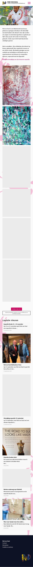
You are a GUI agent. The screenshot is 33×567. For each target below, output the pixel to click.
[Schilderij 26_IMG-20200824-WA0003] (17, 167)
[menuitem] (28, 3)
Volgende (31, 15)
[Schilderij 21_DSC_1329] (17, 239)
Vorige (1, 15)
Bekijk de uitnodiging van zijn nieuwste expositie (16, 59)
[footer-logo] (26, 558)
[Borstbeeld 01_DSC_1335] (17, 281)
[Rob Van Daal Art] (13, 3)
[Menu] (28, 3)
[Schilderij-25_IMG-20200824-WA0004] (17, 126)
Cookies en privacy (7, 547)
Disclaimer (5, 545)
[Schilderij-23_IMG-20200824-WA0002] (17, 203)
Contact (4, 543)
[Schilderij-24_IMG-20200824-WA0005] (17, 85)
